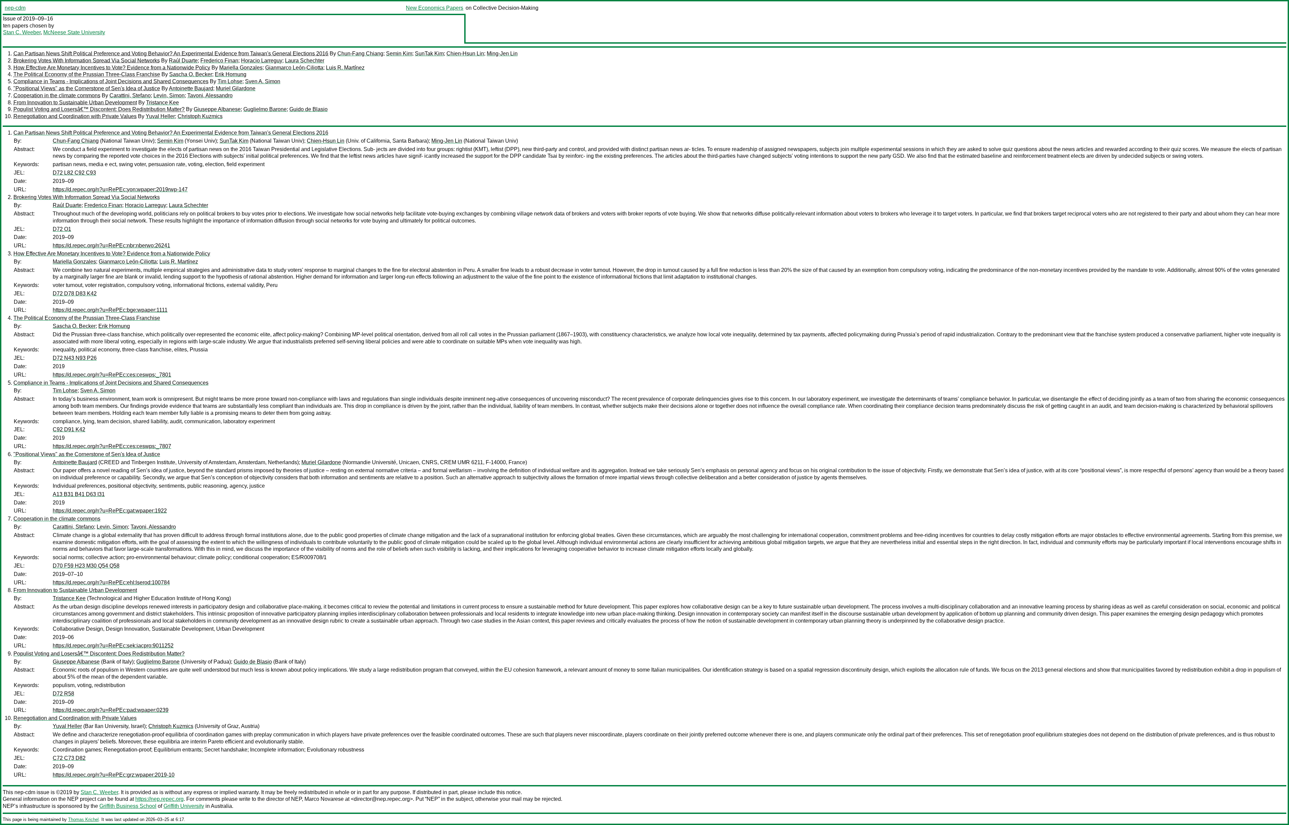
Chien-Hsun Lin (465, 53)
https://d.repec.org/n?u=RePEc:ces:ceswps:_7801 (112, 375)
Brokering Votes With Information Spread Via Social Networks (86, 60)
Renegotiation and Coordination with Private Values (75, 116)
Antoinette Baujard (191, 88)
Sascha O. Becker (190, 74)
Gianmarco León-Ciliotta (294, 67)
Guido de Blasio (308, 109)
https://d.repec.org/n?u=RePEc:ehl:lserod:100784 (111, 582)
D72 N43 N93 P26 (75, 358)
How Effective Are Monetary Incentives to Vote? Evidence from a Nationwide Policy (111, 67)
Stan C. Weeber (22, 32)
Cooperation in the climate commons (56, 95)
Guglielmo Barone (265, 109)
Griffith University (183, 806)
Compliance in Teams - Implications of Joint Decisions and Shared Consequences (110, 81)
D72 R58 (63, 693)
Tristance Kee (162, 102)
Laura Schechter (304, 60)
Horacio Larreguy (261, 60)
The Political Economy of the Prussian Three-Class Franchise (86, 74)
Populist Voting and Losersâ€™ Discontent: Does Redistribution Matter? (99, 109)
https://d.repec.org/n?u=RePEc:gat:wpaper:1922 (110, 511)
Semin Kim (399, 53)
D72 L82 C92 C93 (74, 173)
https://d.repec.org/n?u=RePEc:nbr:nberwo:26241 (111, 245)
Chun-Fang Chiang (360, 53)
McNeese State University (74, 32)
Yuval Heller (160, 116)
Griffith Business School (127, 806)
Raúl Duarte (183, 60)
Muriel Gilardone (235, 88)
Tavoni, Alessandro (210, 95)
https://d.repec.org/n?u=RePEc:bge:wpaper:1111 (110, 310)
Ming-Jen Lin (502, 53)
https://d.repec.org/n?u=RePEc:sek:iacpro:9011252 (113, 645)
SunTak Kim (429, 53)
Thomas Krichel (83, 819)
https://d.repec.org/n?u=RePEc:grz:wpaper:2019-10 (114, 775)
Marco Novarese (324, 799)
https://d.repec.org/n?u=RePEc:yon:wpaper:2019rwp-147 (120, 189)
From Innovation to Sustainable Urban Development (75, 102)
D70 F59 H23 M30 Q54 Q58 (86, 566)
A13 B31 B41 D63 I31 (79, 494)
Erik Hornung (230, 74)
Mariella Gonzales (240, 67)
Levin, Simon (169, 95)
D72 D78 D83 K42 (75, 293)
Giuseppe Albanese (217, 109)
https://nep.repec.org (159, 799)
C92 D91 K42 (69, 429)
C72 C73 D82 (69, 758)
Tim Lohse (230, 81)
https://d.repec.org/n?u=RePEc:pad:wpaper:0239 (111, 710)
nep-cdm (15, 8)
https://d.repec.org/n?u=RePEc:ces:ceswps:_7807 (112, 446)
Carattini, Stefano (130, 95)
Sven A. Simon (262, 81)
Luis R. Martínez (345, 67)
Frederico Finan (219, 60)
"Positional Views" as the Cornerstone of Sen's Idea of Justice (86, 88)
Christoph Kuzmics (200, 116)
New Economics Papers (434, 8)
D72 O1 (62, 229)
